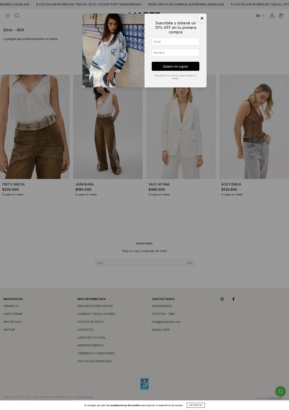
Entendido (195, 405)
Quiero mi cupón (175, 66)
